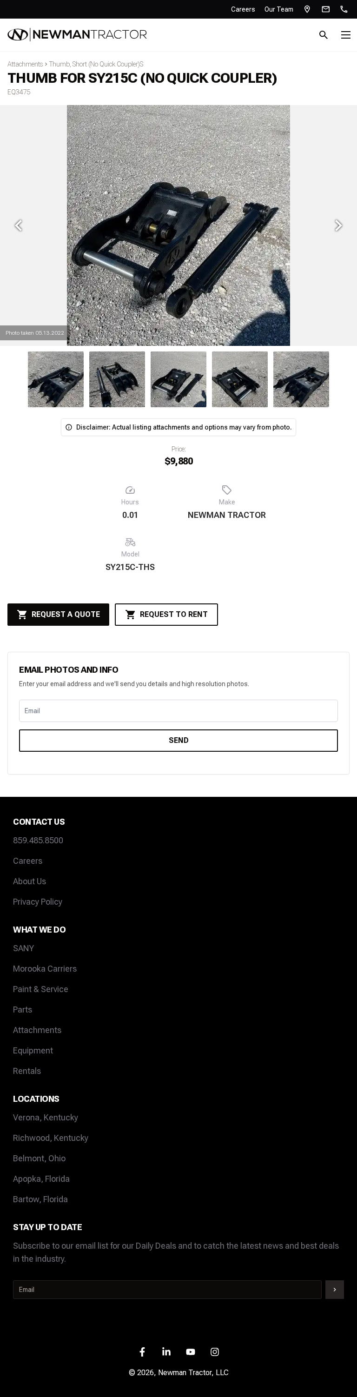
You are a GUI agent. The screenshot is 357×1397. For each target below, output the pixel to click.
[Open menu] (346, 35)
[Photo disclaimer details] (69, 427)
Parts (22, 1009)
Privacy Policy (37, 902)
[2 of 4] (240, 379)
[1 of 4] (178, 379)
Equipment (33, 1050)
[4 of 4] (117, 379)
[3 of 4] (56, 379)
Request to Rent (174, 614)
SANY (23, 948)
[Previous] (18, 225)
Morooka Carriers (45, 968)
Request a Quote (66, 614)
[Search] (323, 35)
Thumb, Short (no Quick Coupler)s (96, 64)
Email (32, 711)
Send (179, 740)
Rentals (27, 1071)
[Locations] (307, 9)
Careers (243, 9)
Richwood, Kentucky (50, 1138)
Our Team (278, 9)
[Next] (338, 225)
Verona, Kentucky (45, 1117)
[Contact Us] (326, 9)
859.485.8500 (38, 840)
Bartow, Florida (40, 1199)
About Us (29, 881)
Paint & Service (40, 989)
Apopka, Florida (41, 1179)
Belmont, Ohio (39, 1158)
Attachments (25, 64)
